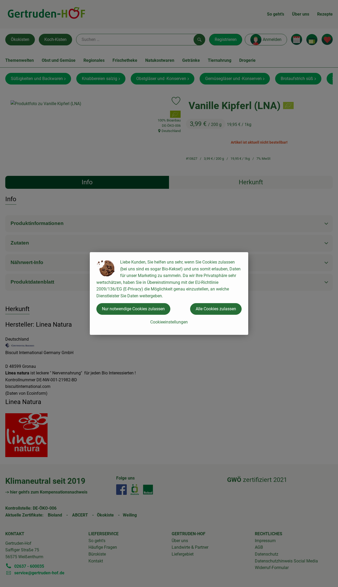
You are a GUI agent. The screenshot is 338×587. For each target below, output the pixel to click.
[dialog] (169, 293)
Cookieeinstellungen (169, 322)
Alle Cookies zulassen (216, 308)
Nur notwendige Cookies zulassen (133, 308)
